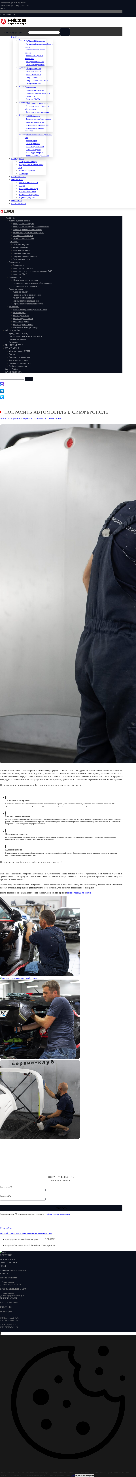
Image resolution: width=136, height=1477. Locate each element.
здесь (73, 1475)
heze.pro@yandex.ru (8, 1262)
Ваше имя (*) (6, 1187)
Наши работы (6, 1228)
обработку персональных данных (57, 1214)
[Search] (65, 32)
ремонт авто (33, 1233)
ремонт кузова (45, 1233)
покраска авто (22, 1233)
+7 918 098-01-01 (7, 1259)
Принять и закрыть (84, 1475)
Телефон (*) (5, 1196)
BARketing (4, 1270)
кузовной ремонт (8, 1233)
